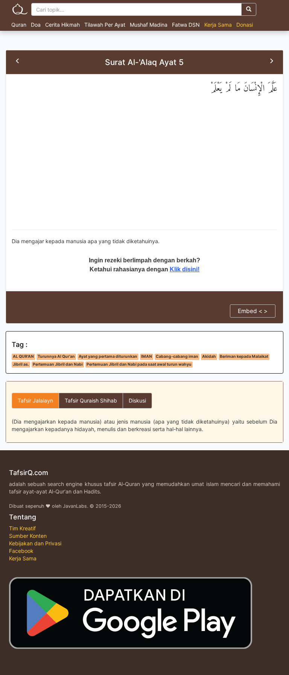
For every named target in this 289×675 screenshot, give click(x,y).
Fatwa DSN (186, 24)
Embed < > (253, 311)
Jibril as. (21, 364)
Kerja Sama (218, 24)
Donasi (244, 24)
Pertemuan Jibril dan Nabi (58, 364)
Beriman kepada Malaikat (244, 356)
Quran (18, 24)
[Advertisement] (144, 169)
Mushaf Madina (148, 24)
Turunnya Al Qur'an (56, 356)
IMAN (146, 356)
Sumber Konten (28, 536)
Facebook (21, 551)
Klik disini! (184, 269)
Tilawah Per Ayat (104, 24)
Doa (36, 24)
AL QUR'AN (23, 356)
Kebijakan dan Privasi (35, 543)
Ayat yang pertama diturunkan (108, 356)
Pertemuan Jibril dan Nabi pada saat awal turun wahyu (139, 364)
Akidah (209, 356)
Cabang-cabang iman (177, 356)
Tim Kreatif (22, 528)
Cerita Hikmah (62, 24)
